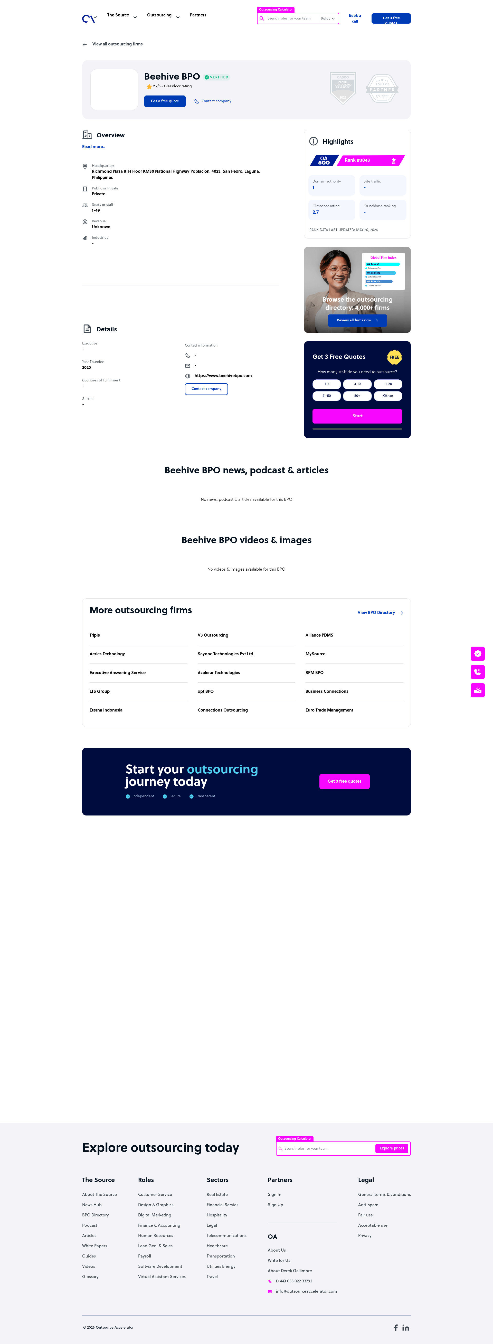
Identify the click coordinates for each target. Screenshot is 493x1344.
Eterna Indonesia (106, 710)
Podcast (89, 1225)
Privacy (365, 1236)
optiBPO (206, 691)
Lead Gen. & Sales (155, 1246)
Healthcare (217, 1246)
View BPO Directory (376, 613)
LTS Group (100, 691)
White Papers (94, 1246)
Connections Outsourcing (223, 710)
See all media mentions (378, 1057)
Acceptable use (372, 1225)
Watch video (333, 1035)
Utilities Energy (221, 1266)
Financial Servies (222, 1205)
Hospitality (217, 1215)
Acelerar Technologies (219, 673)
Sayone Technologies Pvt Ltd (225, 654)
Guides (89, 1256)
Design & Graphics (155, 1205)
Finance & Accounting (159, 1225)
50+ (357, 396)
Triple (95, 635)
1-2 (327, 384)
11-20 (388, 384)
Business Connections (327, 691)
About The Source (99, 1195)
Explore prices (392, 1148)
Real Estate (217, 1195)
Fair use (365, 1215)
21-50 (327, 396)
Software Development (160, 1266)
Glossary (90, 1277)
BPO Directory (95, 1215)
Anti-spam (368, 1205)
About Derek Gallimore (290, 1271)
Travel (212, 1277)
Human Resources (155, 1236)
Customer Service (155, 1195)
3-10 (357, 384)
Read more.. (93, 147)
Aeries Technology (107, 654)
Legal (212, 1225)
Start (357, 416)
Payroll (144, 1256)
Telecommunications (226, 1236)
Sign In (274, 1195)
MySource (315, 654)
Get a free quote (165, 101)
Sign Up (275, 1205)
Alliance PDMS (319, 635)
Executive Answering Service (118, 673)
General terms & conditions (384, 1195)
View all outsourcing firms (117, 44)
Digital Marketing (154, 1215)
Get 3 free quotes (391, 20)
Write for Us (279, 1261)
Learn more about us (281, 1035)
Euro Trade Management (329, 710)
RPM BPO (315, 673)
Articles (89, 1236)
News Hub (92, 1205)
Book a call (355, 19)
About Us (277, 1250)
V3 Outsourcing (213, 635)
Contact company (206, 389)
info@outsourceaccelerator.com (306, 1291)
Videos (88, 1266)
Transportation (221, 1256)
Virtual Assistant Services (162, 1277)
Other (388, 396)
